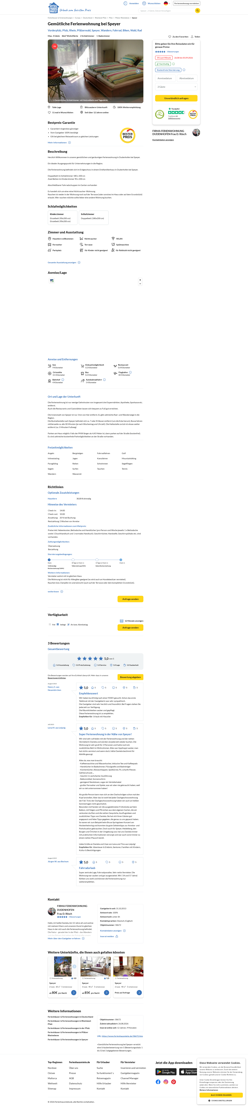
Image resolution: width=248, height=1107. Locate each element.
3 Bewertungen (75, 917)
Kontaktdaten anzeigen (163, 140)
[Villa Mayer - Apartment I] (63, 966)
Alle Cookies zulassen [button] (221, 1095)
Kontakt (101, 1088)
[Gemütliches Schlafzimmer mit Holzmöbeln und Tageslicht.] (95, 71)
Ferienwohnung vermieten (186, 3)
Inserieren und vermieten (133, 1067)
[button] (221, 1100)
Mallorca (52, 1078)
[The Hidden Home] (95, 966)
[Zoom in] (140, 280)
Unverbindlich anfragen (176, 98)
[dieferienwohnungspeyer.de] (128, 966)
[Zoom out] (140, 284)
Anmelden (134, 3)
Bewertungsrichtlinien (57, 678)
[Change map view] (51, 280)
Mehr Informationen (57, 142)
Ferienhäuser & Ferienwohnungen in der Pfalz (69, 1028)
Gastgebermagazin (130, 1073)
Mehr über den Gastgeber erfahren (64, 938)
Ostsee (51, 1073)
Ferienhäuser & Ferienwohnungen (60, 18)
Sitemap (52, 1088)
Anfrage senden (130, 599)
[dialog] (221, 1081)
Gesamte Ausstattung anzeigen (62, 262)
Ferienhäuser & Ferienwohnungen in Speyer (68, 1039)
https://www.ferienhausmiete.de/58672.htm (122, 1036)
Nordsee (52, 1067)
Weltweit (52, 1083)
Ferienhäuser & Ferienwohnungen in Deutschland (70, 1016)
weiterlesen (53, 591)
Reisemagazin (104, 1078)
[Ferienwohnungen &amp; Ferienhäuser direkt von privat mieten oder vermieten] (69, 10)
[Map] (95, 315)
